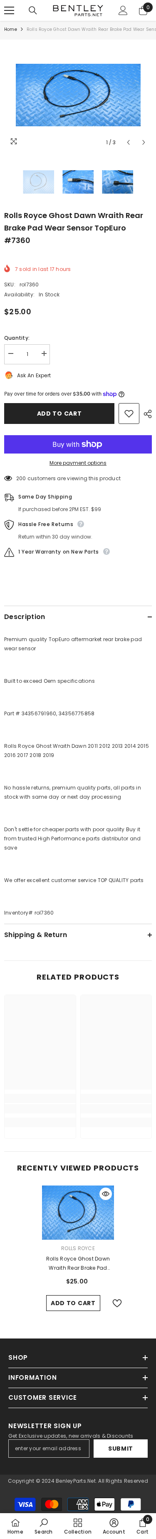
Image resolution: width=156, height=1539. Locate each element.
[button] (128, 142)
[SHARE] (145, 414)
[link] (40, 1108)
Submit (120, 1448)
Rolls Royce (78, 1248)
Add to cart (59, 413)
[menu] (9, 10)
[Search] (33, 10)
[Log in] (123, 10)
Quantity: (17, 337)
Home (10, 29)
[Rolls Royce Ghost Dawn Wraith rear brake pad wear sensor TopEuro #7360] (78, 1213)
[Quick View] (105, 1194)
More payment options (78, 462)
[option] (78, 95)
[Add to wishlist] (129, 413)
